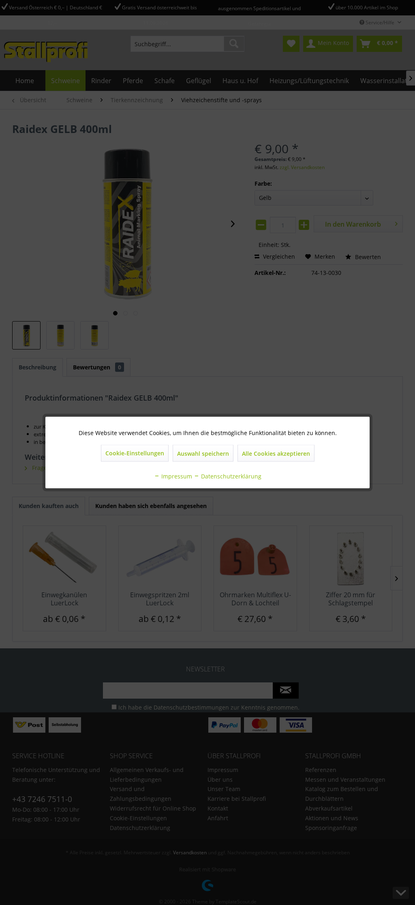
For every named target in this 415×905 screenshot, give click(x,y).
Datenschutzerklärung (230, 476)
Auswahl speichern (203, 453)
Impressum (176, 476)
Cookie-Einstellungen (134, 453)
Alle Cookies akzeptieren (276, 453)
